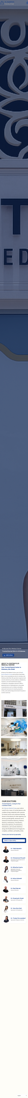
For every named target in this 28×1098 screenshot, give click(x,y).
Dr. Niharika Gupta (17, 867)
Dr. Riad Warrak (16, 888)
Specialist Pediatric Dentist (17, 920)
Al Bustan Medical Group (10, 808)
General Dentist (15, 850)
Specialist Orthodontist (16, 900)
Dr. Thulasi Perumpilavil (18, 918)
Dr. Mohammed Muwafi (18, 858)
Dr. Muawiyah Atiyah (17, 898)
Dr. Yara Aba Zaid (16, 908)
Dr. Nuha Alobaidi (16, 878)
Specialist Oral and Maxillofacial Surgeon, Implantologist (16, 870)
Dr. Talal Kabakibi (16, 848)
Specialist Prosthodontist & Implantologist (17, 860)
